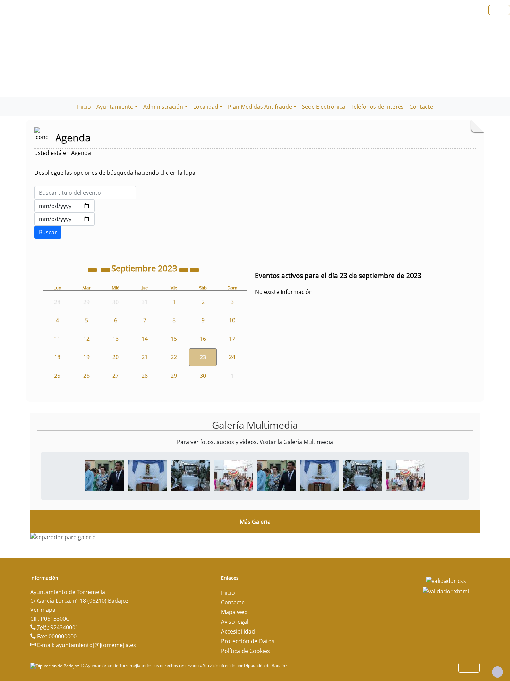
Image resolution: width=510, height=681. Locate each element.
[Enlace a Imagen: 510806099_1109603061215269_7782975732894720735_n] (190, 475)
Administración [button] (163, 107)
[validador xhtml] (446, 590)
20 (115, 357)
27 (115, 375)
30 (203, 375)
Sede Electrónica (323, 107)
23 (203, 357)
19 (86, 357)
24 (232, 357)
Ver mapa (43, 609)
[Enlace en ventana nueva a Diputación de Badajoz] (55, 666)
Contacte (421, 107)
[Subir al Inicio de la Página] (497, 672)
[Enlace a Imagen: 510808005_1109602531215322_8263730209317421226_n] (233, 475)
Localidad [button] (205, 107)
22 (174, 357)
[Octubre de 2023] (194, 269)
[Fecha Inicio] (64, 205)
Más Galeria (255, 521)
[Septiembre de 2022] (93, 269)
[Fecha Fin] (64, 219)
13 (115, 338)
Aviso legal (234, 622)
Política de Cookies (245, 651)
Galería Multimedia (255, 424)
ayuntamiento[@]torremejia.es (96, 645)
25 (57, 375)
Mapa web (234, 612)
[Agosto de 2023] (106, 269)
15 (174, 338)
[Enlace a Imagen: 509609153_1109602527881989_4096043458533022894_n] (104, 475)
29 (174, 375)
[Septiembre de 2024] (184, 269)
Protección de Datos (247, 641)
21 (145, 357)
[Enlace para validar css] (446, 580)
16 (203, 338)
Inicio (84, 107)
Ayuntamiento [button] (115, 107)
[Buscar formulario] (47, 232)
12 (86, 338)
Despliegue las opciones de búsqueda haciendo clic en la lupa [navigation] (114, 172)
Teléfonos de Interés (377, 107)
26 (86, 375)
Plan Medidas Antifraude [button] (260, 107)
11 (57, 338)
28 (145, 375)
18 (57, 357)
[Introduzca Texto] (85, 192)
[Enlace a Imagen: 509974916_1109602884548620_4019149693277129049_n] (147, 475)
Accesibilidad (238, 631)
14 (145, 338)
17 (232, 338)
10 (232, 320)
